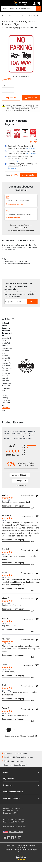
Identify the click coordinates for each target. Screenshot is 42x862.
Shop (5, 772)
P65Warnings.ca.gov (23, 110)
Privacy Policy (10, 845)
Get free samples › (13, 218)
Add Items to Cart (28, 175)
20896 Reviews (13, 455)
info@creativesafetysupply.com (21, 230)
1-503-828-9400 (19, 822)
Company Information (13, 792)
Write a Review (21, 485)
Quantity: (5, 85)
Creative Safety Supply (23, 849)
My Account (8, 779)
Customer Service (11, 798)
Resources (8, 785)
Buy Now (9, 98)
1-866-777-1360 (20, 228)
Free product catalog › (15, 204)
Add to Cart (32, 98)
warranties (6, 408)
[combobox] (21, 8)
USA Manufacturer (16, 832)
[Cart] (39, 3)
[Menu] (3, 3)
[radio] (30, 445)
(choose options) (31, 148)
